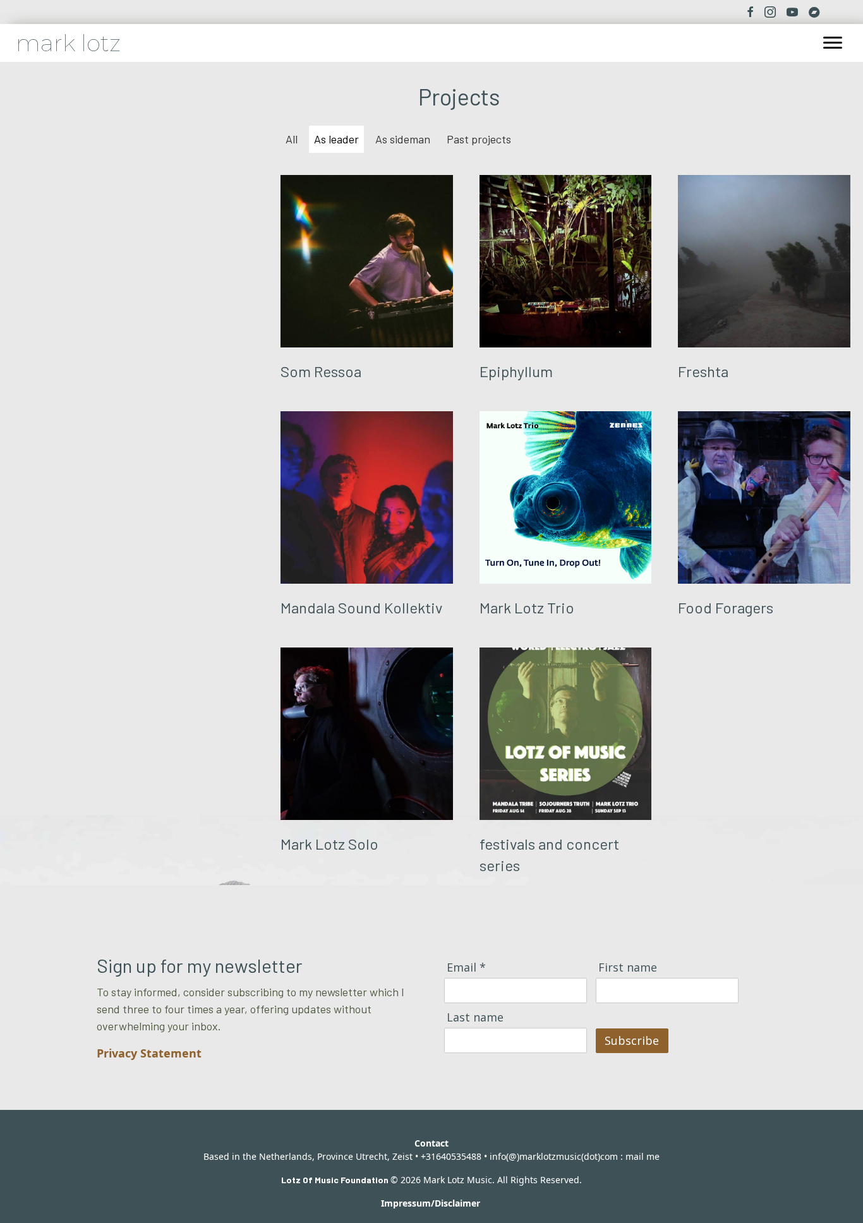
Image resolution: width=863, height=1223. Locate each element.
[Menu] (832, 43)
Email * (466, 967)
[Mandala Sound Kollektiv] (367, 516)
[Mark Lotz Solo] (367, 763)
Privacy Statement (149, 1053)
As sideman (402, 139)
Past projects (479, 139)
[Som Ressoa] (367, 280)
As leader (336, 139)
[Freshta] (764, 280)
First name (627, 967)
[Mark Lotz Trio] (566, 516)
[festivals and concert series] (566, 763)
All (292, 139)
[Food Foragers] (764, 516)
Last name (475, 1017)
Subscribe (632, 1040)
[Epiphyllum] (566, 280)
